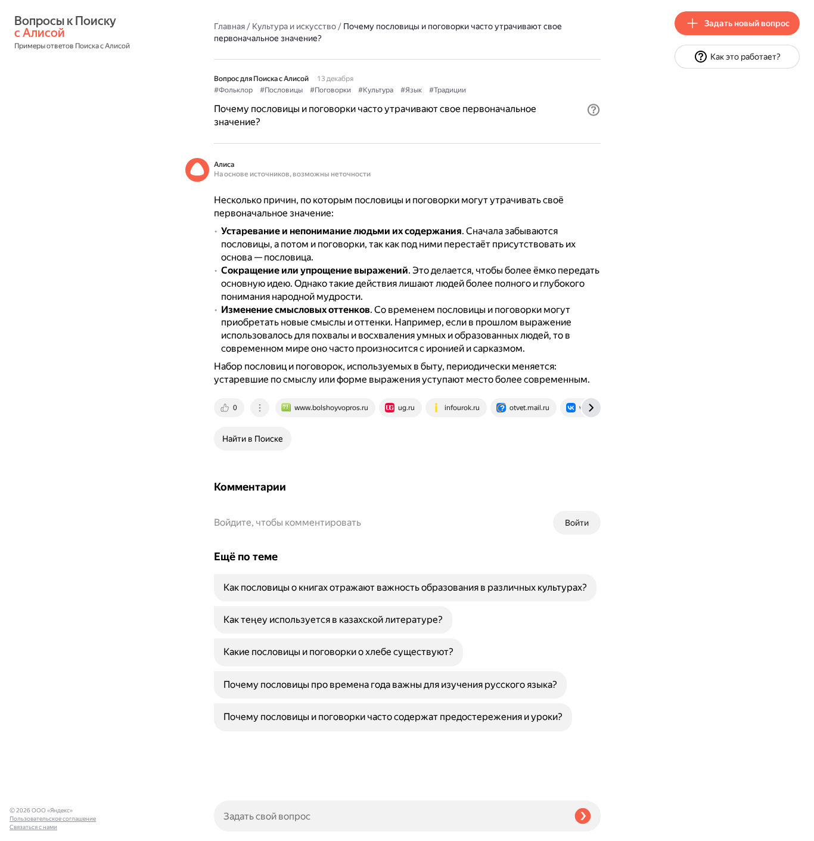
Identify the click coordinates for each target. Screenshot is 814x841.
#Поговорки (330, 90)
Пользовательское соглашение (53, 818)
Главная (229, 26)
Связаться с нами (33, 827)
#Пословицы (281, 90)
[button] (593, 110)
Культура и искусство (294, 26)
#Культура (375, 90)
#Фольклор (233, 90)
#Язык (411, 90)
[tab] (230, 407)
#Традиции (447, 90)
